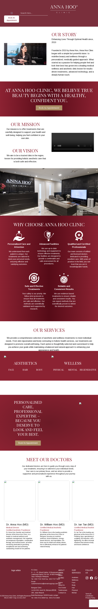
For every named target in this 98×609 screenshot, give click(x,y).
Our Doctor (62, 588)
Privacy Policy (90, 598)
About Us (61, 585)
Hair (73, 588)
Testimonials (62, 590)
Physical (75, 590)
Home (60, 582)
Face (73, 582)
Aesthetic (75, 577)
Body (73, 585)
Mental (74, 593)
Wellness (75, 580)
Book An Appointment (49, 107)
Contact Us (62, 593)
